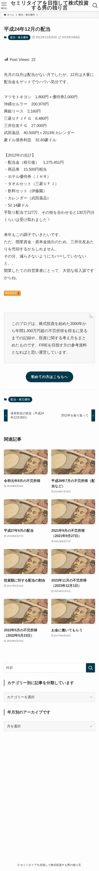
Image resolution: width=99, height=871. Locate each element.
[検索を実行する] (90, 668)
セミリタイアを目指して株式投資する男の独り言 (50, 6)
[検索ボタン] (95, 5)
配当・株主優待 (19, 37)
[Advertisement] (49, 788)
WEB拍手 (12, 293)
